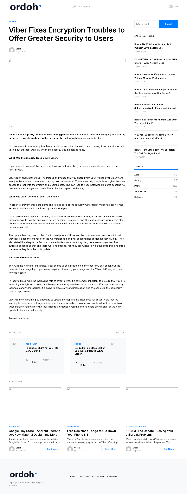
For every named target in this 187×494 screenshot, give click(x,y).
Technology (14, 21)
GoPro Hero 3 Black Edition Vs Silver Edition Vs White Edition (90, 350)
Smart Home (140, 191)
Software (138, 197)
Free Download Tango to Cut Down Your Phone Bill (91, 432)
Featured (130, 427)
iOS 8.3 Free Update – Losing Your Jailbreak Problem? (149, 432)
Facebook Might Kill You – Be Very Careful (42, 349)
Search (168, 24)
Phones (78, 344)
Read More (52, 449)
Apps (136, 174)
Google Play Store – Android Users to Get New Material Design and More (34, 432)
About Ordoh (83, 477)
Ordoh (18, 49)
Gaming (137, 180)
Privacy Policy (98, 477)
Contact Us (112, 477)
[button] (173, 6)
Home (73, 477)
